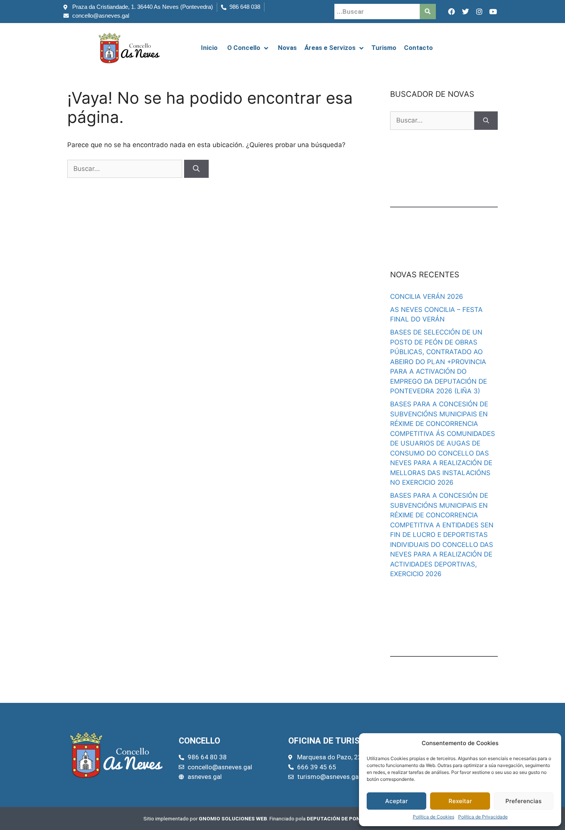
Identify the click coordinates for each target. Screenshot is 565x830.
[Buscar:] (125, 168)
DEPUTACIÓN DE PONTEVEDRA (345, 818)
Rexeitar (460, 801)
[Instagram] (479, 11)
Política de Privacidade (483, 817)
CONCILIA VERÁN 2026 (426, 296)
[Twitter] (465, 11)
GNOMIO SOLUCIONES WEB (233, 818)
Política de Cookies (433, 817)
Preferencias (523, 801)
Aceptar (396, 801)
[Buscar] (196, 169)
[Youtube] (493, 11)
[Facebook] (452, 11)
